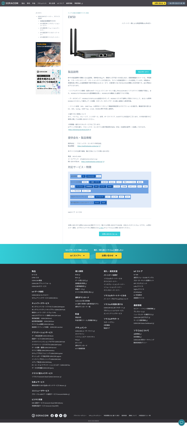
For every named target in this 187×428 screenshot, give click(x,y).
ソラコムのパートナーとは (113, 279)
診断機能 (107, 325)
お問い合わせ (159, 3)
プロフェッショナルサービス (113, 311)
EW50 (87, 13)
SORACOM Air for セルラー (40, 295)
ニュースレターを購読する (143, 314)
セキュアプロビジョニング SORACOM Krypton (47, 353)
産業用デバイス (139, 298)
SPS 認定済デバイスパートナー (50, 37)
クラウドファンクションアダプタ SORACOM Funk (48, 342)
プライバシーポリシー (80, 415)
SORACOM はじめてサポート (113, 308)
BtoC (76, 278)
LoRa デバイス (138, 286)
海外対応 (85, 182)
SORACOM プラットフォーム (41, 283)
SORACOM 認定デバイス (78, 13)
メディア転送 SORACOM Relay (42, 362)
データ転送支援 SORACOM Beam (42, 336)
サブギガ (117, 186)
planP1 (121, 196)
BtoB (76, 275)
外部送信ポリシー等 (145, 415)
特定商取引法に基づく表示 (111, 415)
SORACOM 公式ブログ (141, 317)
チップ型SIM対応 (76, 191)
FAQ (76, 340)
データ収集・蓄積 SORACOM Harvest (44, 348)
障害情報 (78, 3)
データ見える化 (80, 280)
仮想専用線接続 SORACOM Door (43, 321)
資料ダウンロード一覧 (82, 307)
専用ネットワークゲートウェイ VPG (44, 313)
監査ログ (107, 328)
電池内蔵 (104, 182)
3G (83, 176)
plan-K (107, 196)
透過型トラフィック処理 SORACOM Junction (47, 327)
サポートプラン (109, 322)
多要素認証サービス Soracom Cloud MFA (45, 406)
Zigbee (145, 186)
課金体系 (78, 317)
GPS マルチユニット (140, 283)
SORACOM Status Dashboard (143, 323)
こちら (101, 228)
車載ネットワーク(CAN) (129, 182)
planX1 (127, 196)
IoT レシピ (78, 343)
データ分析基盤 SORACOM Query (43, 368)
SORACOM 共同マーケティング (144, 340)
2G (79, 176)
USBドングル (132, 186)
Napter (103, 202)
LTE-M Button (138, 292)
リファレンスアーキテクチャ (85, 337)
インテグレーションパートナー (114, 284)
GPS (72, 186)
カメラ (119, 182)
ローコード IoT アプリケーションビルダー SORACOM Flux (51, 365)
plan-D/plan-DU (99, 196)
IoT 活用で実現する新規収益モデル (87, 304)
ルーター (103, 186)
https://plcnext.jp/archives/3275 (78, 130)
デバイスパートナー (110, 281)
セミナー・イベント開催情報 (143, 309)
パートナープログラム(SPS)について (116, 299)
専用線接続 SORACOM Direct (42, 318)
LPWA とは (35, 278)
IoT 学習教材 (138, 295)
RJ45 (96, 186)
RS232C (109, 186)
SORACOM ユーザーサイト (84, 331)
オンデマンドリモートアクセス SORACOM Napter (48, 307)
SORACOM (10, 3)
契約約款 (124, 415)
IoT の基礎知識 (80, 348)
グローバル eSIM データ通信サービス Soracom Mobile (50, 394)
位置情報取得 (79, 286)
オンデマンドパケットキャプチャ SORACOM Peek (48, 310)
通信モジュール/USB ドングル (144, 278)
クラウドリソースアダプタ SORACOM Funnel (46, 345)
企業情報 (137, 334)
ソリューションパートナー (113, 287)
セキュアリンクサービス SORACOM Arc (45, 298)
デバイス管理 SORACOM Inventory (43, 350)
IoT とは (34, 275)
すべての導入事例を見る (83, 292)
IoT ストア (60, 3)
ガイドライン (79, 334)
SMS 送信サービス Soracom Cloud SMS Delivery (47, 403)
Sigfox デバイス (139, 289)
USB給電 (124, 186)
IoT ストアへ (75, 255)
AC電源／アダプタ (95, 182)
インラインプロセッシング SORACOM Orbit (46, 359)
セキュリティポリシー (95, 415)
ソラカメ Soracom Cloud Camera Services (45, 377)
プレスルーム (138, 312)
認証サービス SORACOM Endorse (43, 339)
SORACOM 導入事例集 (82, 301)
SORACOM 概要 (37, 280)
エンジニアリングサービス (113, 313)
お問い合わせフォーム (109, 234)
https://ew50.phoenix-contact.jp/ (88, 146)
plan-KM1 (114, 196)
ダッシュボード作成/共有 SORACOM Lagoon (46, 356)
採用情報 (137, 337)
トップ (70, 13)
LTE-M (98, 176)
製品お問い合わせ (143, 72)
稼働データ (79, 289)
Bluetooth (112, 182)
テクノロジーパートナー (112, 290)
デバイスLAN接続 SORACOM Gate (43, 324)
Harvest (97, 202)
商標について (133, 415)
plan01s (91, 196)
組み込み (140, 182)
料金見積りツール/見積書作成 (85, 320)
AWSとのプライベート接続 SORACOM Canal (46, 315)
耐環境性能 (89, 186)
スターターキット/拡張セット (144, 280)
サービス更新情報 (140, 320)
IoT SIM (136, 275)
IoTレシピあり (86, 191)
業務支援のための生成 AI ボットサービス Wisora (48, 385)
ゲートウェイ (80, 186)
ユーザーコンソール (176, 3)
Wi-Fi (139, 186)
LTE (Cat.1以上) (90, 176)
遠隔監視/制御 (80, 283)
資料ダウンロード (81, 346)
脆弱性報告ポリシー (140, 343)
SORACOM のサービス (39, 286)
